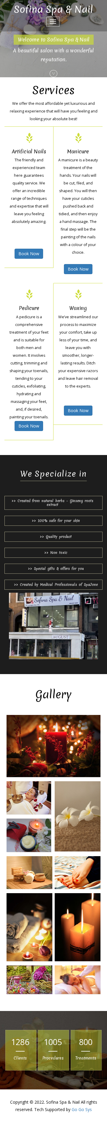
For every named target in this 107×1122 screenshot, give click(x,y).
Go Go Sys (82, 1109)
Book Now (28, 253)
